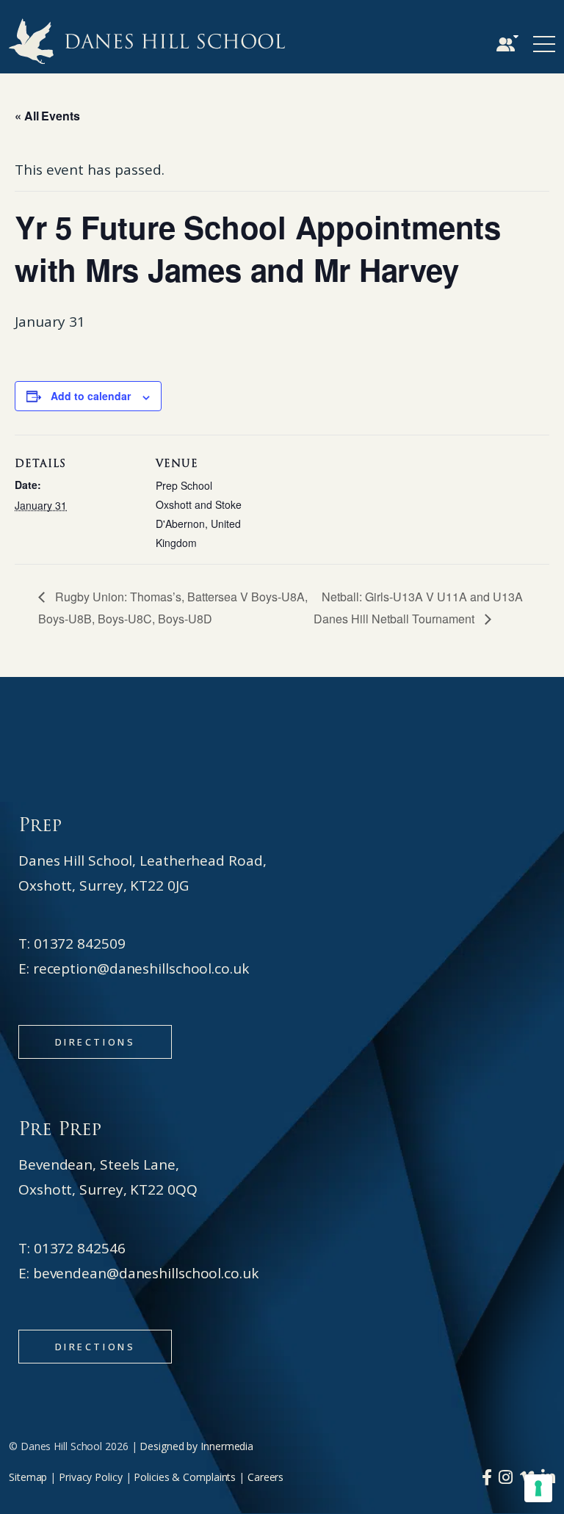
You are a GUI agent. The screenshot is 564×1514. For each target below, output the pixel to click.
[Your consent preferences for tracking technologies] (538, 1488)
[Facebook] (487, 1477)
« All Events (47, 115)
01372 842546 (80, 1248)
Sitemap (28, 1477)
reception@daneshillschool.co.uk (141, 968)
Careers (265, 1477)
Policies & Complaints (185, 1477)
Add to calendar (91, 395)
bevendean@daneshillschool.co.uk (145, 1273)
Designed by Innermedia (196, 1446)
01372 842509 (80, 943)
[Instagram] (506, 1477)
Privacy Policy (91, 1477)
